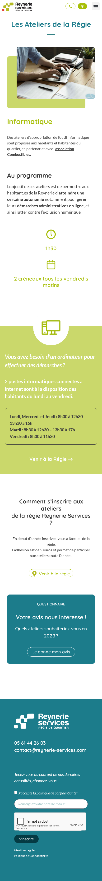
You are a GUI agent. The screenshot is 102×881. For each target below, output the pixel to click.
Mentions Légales (25, 850)
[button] (96, 6)
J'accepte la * (48, 793)
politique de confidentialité (56, 793)
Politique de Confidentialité (31, 856)
